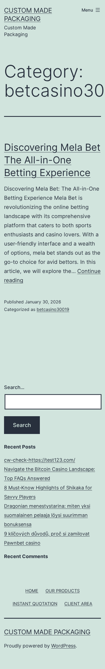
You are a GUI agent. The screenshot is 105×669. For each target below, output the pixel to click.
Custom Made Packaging (47, 632)
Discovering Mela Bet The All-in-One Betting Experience (52, 159)
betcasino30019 (53, 309)
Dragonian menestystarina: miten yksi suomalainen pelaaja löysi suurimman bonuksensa (47, 515)
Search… (14, 387)
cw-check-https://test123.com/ (39, 460)
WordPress (63, 646)
